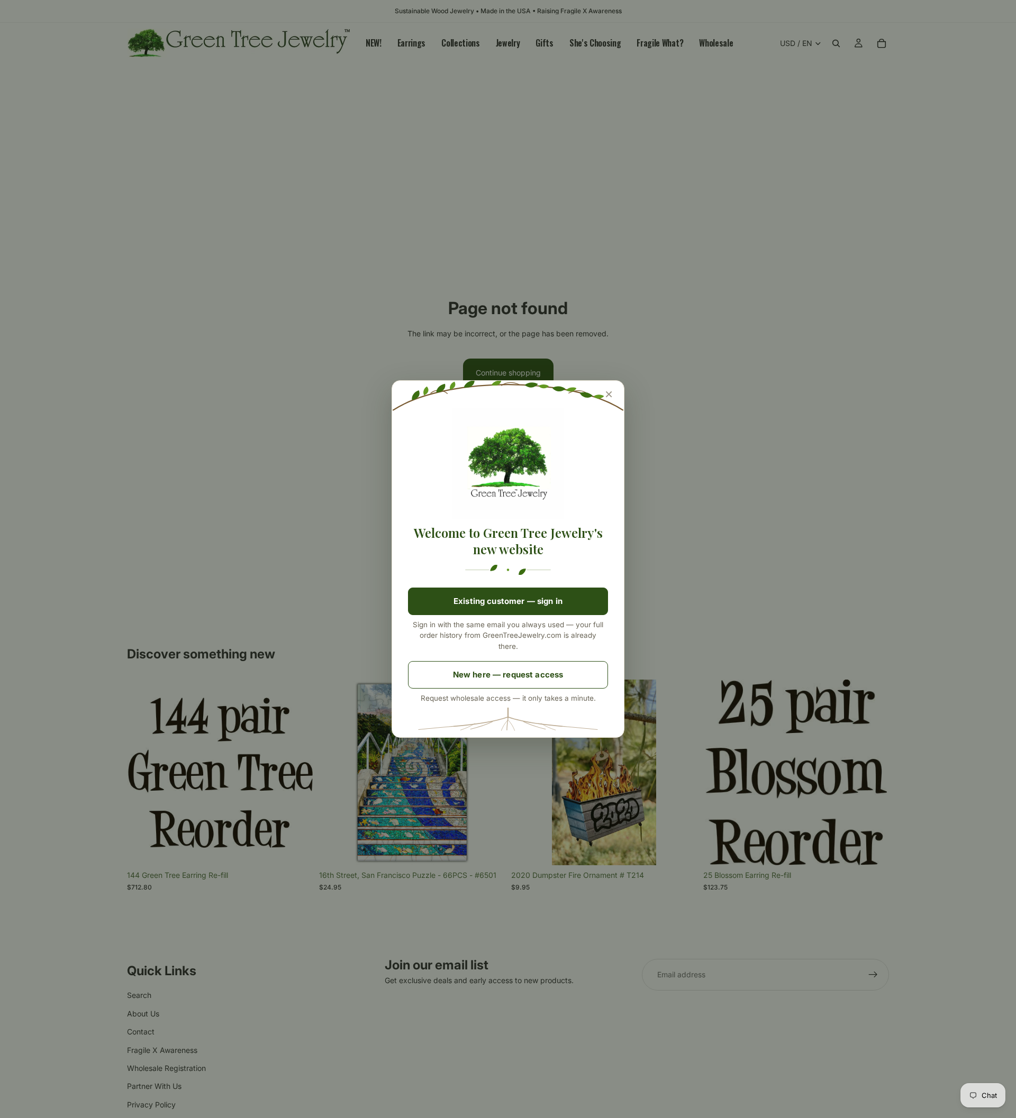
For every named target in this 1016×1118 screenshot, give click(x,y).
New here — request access (508, 675)
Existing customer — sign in (508, 601)
